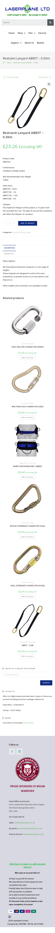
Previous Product (13, 77)
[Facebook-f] (12, 751)
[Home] (3, 62)
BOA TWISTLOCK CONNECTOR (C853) (27, 406)
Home (12, 33)
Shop (20, 33)
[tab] (27, 248)
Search (46, 683)
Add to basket (28, 223)
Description (9, 248)
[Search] (50, 22)
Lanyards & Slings (18, 232)
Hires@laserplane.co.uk (33, 834)
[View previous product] (4, 77)
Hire (31, 33)
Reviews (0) (8, 254)
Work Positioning (30, 463)
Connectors (25, 344)
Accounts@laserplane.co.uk (30, 828)
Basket (40, 43)
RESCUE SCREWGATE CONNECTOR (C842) (27, 526)
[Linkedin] (19, 751)
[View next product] (50, 77)
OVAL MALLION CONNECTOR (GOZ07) (27, 347)
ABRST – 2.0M (27, 645)
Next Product (43, 77)
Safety (28, 232)
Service (42, 33)
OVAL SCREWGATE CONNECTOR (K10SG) (27, 585)
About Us (29, 43)
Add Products (28, 723)
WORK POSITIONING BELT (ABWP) (27, 466)
